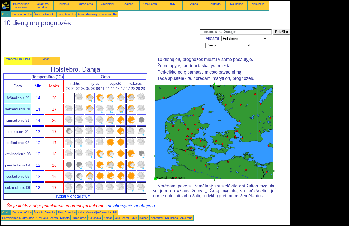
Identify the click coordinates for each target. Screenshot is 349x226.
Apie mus (258, 3)
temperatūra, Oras (18, 59)
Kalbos (193, 3)
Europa (17, 14)
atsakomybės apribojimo (131, 205)
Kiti (115, 14)
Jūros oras (86, 3)
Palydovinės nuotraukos (21, 5)
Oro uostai (150, 3)
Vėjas (46, 59)
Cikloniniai (107, 3)
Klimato (64, 3)
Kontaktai (215, 3)
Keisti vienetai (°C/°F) (75, 196)
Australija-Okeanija (98, 14)
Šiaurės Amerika (44, 14)
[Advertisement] (100, 41)
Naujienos (236, 3)
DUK (172, 3)
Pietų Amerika (67, 14)
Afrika (28, 14)
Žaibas (128, 3)
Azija (81, 14)
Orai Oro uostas (43, 5)
